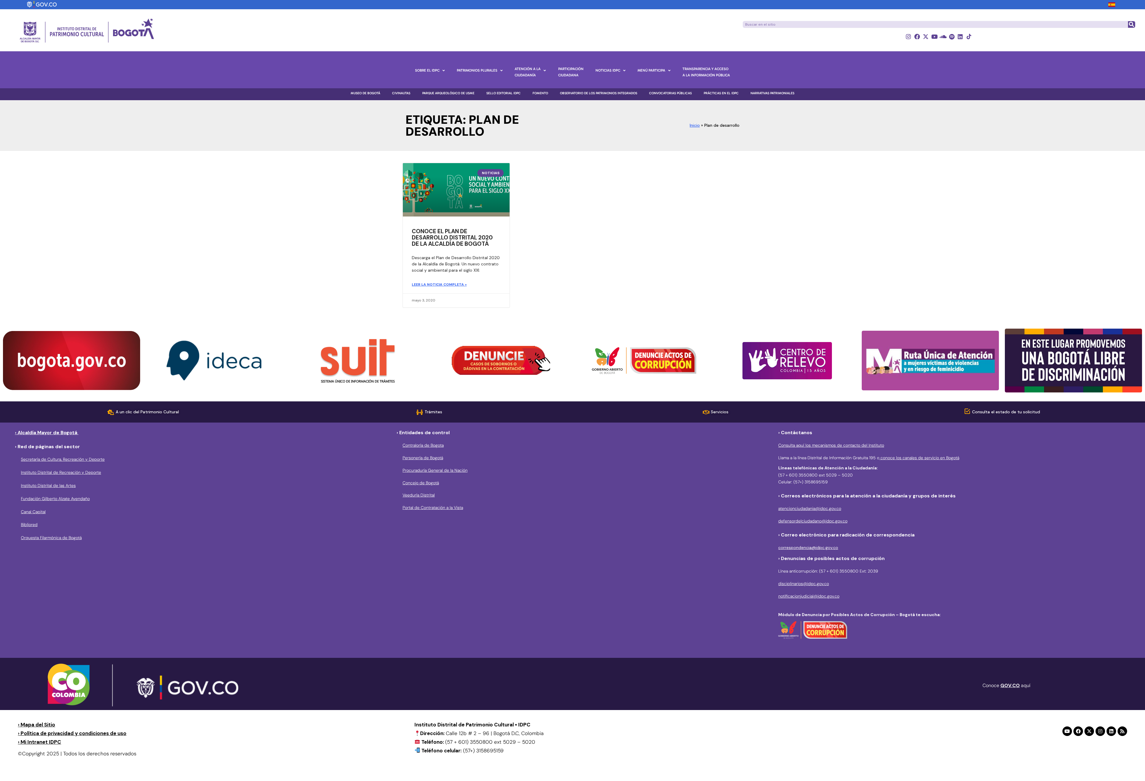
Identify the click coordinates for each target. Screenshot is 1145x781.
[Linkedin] (960, 36)
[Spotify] (951, 36)
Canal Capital (33, 511)
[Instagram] (908, 36)
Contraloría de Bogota (423, 445)
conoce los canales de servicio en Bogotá (919, 457)
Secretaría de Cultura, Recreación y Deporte (63, 459)
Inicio (695, 125)
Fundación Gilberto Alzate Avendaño (55, 498)
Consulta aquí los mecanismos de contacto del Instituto (831, 445)
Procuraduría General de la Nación (435, 470)
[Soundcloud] (943, 36)
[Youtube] (934, 36)
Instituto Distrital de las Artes (48, 485)
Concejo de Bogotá (421, 482)
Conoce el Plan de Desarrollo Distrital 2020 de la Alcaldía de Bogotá (452, 238)
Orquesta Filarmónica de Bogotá (51, 537)
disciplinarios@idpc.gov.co (803, 583)
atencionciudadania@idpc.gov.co (809, 508)
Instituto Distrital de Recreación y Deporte (61, 472)
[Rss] (1122, 731)
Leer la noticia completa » (439, 284)
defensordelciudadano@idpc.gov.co (812, 521)
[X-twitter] (926, 36)
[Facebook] (917, 36)
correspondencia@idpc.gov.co (808, 547)
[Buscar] (1131, 24)
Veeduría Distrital (419, 495)
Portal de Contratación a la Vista (433, 507)
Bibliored (29, 524)
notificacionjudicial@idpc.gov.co (808, 596)
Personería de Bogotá (423, 457)
